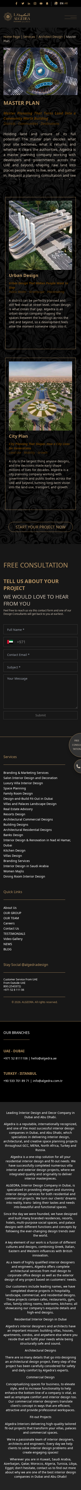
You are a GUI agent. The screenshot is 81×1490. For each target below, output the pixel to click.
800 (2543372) (12, 986)
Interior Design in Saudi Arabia (26, 866)
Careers (9, 923)
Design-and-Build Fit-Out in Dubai (28, 799)
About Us (10, 908)
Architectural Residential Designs (27, 830)
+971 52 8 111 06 (13, 990)
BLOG (7, 949)
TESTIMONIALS (14, 934)
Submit (40, 715)
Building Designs (15, 824)
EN (62, 3)
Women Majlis (13, 871)
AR (66, 3)
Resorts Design (14, 814)
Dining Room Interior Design (24, 876)
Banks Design (13, 835)
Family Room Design (18, 793)
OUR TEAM (11, 918)
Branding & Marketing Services (26, 773)
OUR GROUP (12, 913)
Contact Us (11, 928)
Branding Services (16, 861)
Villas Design (12, 856)
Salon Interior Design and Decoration (30, 778)
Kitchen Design (14, 850)
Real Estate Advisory (18, 809)
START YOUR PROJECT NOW (41, 527)
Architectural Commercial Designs (28, 819)
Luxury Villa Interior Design (23, 783)
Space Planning (14, 788)
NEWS (7, 944)
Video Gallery (12, 939)
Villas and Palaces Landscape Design (30, 804)
